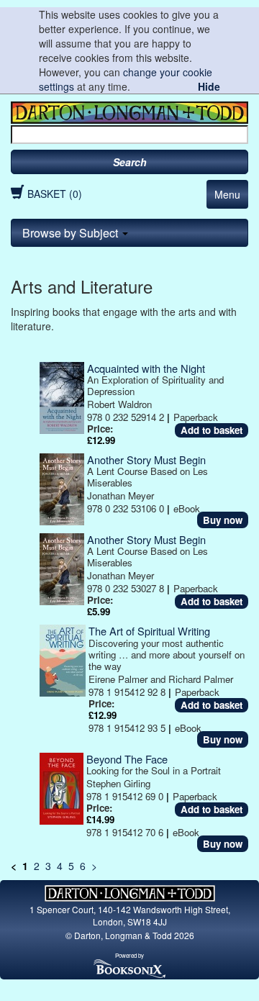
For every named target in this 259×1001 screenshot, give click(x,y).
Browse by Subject (71, 233)
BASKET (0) (54, 193)
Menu (227, 194)
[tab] (129, 233)
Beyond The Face (127, 758)
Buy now (222, 520)
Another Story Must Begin (146, 459)
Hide (209, 86)
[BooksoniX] (129, 968)
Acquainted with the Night (146, 368)
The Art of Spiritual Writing (149, 630)
